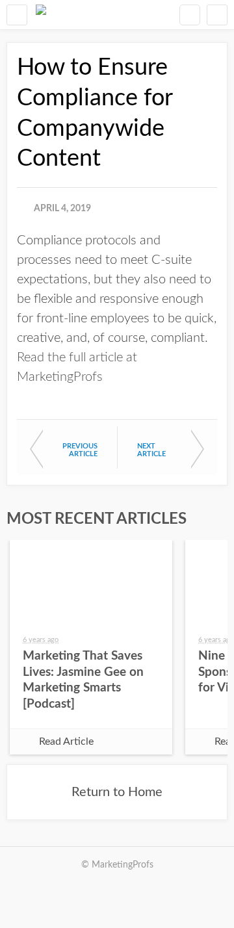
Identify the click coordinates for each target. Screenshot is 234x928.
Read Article (66, 741)
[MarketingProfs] (41, 14)
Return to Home (117, 792)
